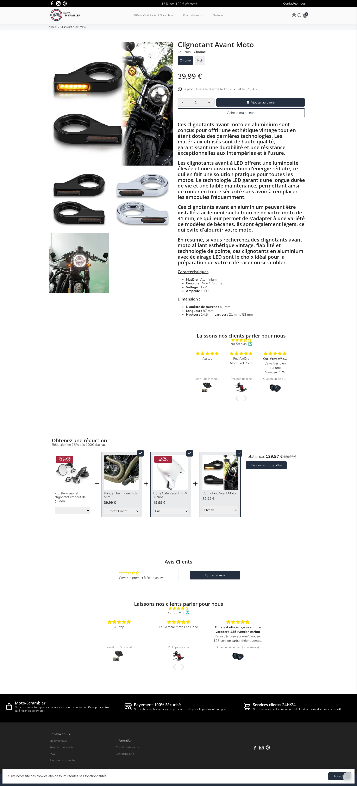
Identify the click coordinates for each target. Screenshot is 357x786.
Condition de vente (127, 747)
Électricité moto (193, 15)
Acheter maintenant (241, 113)
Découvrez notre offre (266, 465)
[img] (241, 340)
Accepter (339, 776)
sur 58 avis (239, 344)
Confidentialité (125, 754)
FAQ (52, 754)
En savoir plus (58, 741)
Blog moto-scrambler (63, 760)
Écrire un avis (215, 575)
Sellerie (218, 15)
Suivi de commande (61, 747)
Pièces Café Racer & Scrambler (153, 15)
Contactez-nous (294, 3)
